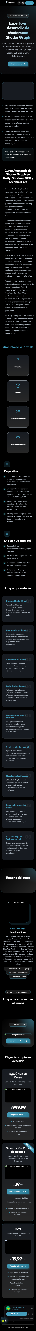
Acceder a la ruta (16, 1266)
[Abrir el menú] (4, 3)
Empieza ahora (16, 64)
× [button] (1, 1318)
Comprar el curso (16, 1115)
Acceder (29, 3)
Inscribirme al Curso (16, 1041)
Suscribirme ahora (16, 1191)
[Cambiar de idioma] (23, 3)
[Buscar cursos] (19, 3)
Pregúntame (16, 1314)
